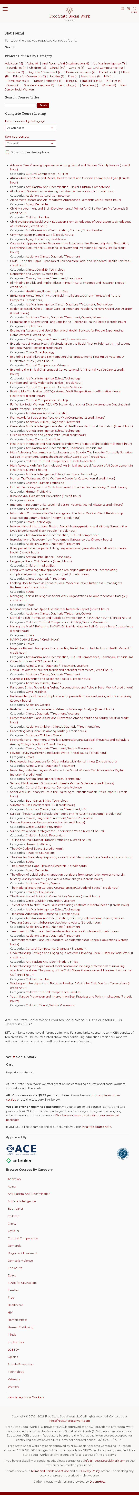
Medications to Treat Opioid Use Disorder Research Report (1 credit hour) (59, 609)
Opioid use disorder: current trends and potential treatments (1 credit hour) (61, 670)
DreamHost (97, 1481)
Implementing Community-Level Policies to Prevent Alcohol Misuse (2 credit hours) (66, 504)
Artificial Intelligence (40, 304)
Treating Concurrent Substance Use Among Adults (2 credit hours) (56, 922)
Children (31, 217)
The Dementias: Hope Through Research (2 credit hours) (48, 866)
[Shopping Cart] (128, 8)
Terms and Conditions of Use (50, 1471)
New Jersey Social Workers (25, 1397)
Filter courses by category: (25, 121)
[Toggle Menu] (5, 9)
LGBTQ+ (62, 174)
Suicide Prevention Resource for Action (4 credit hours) (47, 822)
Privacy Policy (90, 1471)
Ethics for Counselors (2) (29, 76)
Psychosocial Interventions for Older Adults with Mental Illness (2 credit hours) (63, 761)
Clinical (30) (57, 67)
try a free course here (96, 1126)
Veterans (63, 365)
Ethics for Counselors (40, 852)
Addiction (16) (14, 63)
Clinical (74, 187)
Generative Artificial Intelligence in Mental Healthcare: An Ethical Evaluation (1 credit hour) (71, 426)
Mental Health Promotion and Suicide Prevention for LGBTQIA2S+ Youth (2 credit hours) (70, 617)
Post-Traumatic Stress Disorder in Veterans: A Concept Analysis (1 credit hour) (62, 709)
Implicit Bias (60, 291)
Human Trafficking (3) (48, 80)
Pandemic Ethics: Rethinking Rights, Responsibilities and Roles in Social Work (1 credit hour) (71, 687)
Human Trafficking (51, 483)
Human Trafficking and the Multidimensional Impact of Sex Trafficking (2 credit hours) (68, 487)
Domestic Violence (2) (80, 72)
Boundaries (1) (16, 67)
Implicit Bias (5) (92, 80)
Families (44, 217)
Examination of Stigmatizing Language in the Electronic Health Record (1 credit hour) (68, 321)
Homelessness (76, 339)
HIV (83, 809)
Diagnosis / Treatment (65, 256)
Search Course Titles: (22, 97)
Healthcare (58, 239)
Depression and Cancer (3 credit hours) (36, 274)
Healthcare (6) (91, 76)
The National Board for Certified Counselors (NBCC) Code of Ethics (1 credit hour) (65, 887)
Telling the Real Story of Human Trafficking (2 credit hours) (50, 840)
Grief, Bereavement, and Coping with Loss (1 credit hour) (48, 435)
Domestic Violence (69, 387)
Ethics (86, 230)
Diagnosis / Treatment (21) (45, 72)
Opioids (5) (13, 85)
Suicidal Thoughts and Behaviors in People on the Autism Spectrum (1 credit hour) (66, 813)
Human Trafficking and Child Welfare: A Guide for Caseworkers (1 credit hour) (62, 478)
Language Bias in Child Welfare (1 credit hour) (41, 561)
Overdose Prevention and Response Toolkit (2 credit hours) (50, 678)
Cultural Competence (41, 174)
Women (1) (109, 85)
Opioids (86, 317)
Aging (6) (33, 63)
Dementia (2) (15, 72)
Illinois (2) (72, 80)
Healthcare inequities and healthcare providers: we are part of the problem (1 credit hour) (71, 443)
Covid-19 (42, 269)
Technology (57, 269)
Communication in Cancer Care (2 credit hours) (42, 234)
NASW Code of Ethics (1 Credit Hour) (34, 639)
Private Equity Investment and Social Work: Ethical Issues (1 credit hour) (58, 752)
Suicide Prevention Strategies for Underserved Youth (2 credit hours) (57, 831)
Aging (30, 204)
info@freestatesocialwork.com (69, 1420)
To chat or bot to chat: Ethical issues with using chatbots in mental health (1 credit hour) (69, 905)
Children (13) (37, 67)
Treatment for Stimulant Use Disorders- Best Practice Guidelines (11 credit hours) (65, 931)
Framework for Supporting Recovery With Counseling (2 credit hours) (57, 417)
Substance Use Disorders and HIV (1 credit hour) (42, 805)
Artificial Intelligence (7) (109, 63)
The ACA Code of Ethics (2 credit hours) (36, 848)
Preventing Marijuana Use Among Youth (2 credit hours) (48, 731)
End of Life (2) (108, 72)
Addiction (32, 195)
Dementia (41, 204)
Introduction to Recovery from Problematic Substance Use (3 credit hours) (61, 539)
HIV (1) (108, 76)
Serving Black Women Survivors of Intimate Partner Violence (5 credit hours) (62, 783)
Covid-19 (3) (76, 67)
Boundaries (33, 800)
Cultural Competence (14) (105, 67)
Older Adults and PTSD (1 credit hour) (36, 661)
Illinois (46, 291)
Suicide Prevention (82, 461)
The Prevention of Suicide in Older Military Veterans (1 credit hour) (55, 896)
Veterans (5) (90, 85)
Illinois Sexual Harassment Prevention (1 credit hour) (45, 496)
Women (98, 317)
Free (97, 726)
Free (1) (73, 76)
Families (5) (56, 76)
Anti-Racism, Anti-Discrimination (47, 187)
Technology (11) (68, 85)
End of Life (42, 239)
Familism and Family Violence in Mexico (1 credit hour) (46, 382)
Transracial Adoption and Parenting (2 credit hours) (45, 914)
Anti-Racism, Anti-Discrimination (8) (65, 63)
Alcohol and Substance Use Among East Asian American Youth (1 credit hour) (62, 191)
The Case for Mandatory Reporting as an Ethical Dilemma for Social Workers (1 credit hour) (71, 857)
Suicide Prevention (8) (39, 85)
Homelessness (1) (17, 80)
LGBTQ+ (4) (114, 80)
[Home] (122, 8)
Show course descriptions (30, 152)
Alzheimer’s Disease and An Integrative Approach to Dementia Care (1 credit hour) (65, 200)
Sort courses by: (17, 136)
